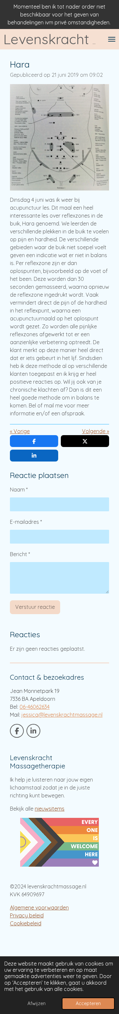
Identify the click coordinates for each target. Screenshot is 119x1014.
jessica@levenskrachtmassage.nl (61, 714)
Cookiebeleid (25, 923)
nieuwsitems (49, 808)
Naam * (19, 489)
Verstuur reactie (35, 607)
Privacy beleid (27, 915)
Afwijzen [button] (36, 1003)
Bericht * (20, 554)
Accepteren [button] (88, 1003)
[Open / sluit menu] (111, 39)
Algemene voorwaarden (39, 907)
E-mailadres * (26, 522)
